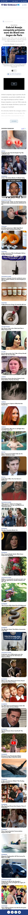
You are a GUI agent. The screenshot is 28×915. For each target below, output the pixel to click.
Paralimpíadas (14, 25)
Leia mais (14, 121)
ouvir (15, 70)
